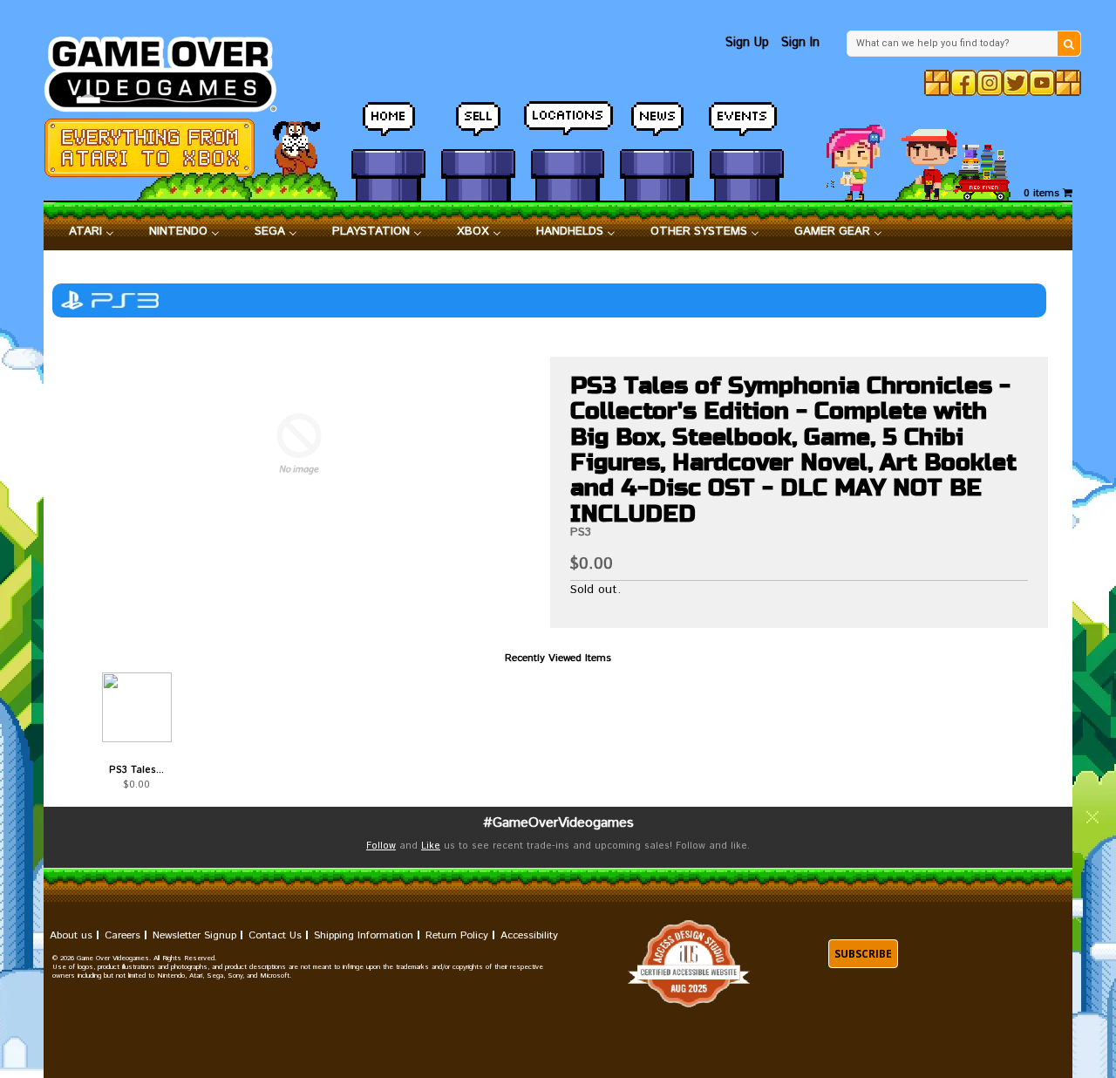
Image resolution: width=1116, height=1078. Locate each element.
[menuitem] (91, 232)
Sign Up (747, 42)
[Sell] (478, 126)
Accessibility (529, 935)
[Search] (1069, 43)
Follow (381, 846)
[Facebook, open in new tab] (963, 83)
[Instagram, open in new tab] (989, 83)
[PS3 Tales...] (136, 707)
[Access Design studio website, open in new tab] (689, 964)
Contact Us (275, 935)
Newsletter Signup (194, 935)
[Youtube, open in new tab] (1042, 83)
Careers (122, 935)
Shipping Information (363, 935)
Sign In (800, 42)
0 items (1043, 193)
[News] (657, 126)
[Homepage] (170, 69)
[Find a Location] (568, 126)
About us (71, 935)
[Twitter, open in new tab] (1016, 83)
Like (430, 846)
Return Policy (456, 935)
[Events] (746, 126)
